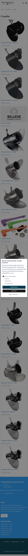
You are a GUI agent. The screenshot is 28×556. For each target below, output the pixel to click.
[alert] (14, 278)
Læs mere (12, 273)
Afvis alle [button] (13, 291)
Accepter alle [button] (14, 287)
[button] (14, 294)
